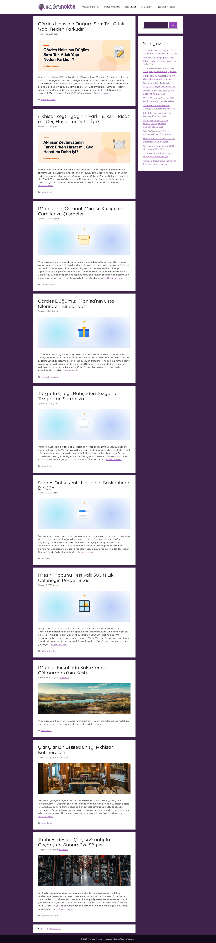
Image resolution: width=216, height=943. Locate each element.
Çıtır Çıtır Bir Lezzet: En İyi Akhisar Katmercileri (75, 749)
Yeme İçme (146, 7)
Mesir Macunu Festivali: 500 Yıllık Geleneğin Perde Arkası (76, 577)
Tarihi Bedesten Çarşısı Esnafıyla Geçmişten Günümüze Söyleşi (74, 842)
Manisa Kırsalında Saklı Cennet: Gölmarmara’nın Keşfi (73, 670)
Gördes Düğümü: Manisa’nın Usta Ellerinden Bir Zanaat (76, 303)
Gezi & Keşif (130, 7)
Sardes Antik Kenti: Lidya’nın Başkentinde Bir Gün (84, 485)
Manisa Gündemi (90, 7)
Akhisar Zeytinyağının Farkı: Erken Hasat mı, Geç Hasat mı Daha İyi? (83, 119)
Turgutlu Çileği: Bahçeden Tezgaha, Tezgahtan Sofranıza (77, 396)
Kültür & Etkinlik (112, 7)
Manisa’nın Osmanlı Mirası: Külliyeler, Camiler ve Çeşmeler (80, 211)
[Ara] (173, 25)
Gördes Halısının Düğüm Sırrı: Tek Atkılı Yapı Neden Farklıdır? (81, 26)
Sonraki (55, 928)
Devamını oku (101, 93)
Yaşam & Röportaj (167, 7)
